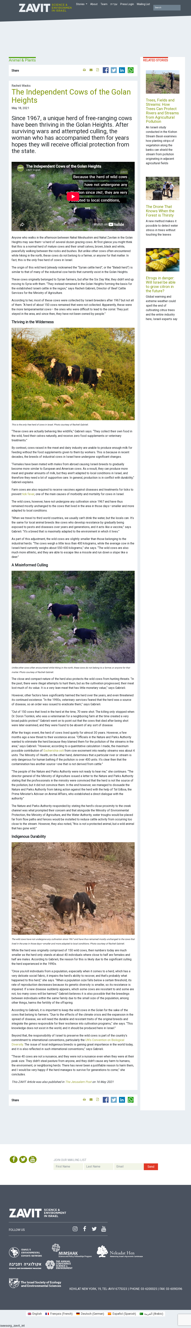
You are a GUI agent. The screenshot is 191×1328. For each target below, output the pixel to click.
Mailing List (143, 4)
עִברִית (113, 4)
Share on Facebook (106, 70)
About (94, 4)
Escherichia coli (53, 750)
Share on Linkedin (122, 70)
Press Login (127, 4)
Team (104, 4)
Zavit (45, 7)
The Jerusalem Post (78, 1082)
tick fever (28, 494)
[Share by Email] (91, 70)
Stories (80, 4)
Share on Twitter (114, 70)
